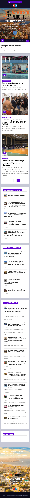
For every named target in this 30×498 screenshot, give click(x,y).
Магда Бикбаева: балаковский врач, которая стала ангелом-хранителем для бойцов (16, 324)
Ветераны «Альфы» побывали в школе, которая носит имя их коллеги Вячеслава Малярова (16, 352)
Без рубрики (5, 158)
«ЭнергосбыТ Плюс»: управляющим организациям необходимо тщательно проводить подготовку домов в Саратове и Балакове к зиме (14, 234)
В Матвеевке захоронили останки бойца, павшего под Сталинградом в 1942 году (16, 397)
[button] (23, 40)
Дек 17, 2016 (6, 87)
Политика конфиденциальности (21, 495)
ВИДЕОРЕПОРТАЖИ (6, 80)
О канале (8, 495)
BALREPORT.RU (15, 21)
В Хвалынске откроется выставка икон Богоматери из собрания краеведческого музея (17, 273)
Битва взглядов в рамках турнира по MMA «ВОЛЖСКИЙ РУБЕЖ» (14, 122)
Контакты (12, 495)
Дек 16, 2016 (6, 126)
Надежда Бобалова (16, 87)
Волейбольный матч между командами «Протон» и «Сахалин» (13, 163)
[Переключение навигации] (20, 41)
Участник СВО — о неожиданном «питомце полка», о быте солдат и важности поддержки (17, 363)
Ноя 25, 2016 (6, 167)
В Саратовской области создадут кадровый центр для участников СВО (16, 196)
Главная (3, 48)
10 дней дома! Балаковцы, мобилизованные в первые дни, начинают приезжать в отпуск (17, 374)
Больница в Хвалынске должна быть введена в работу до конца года (17, 291)
